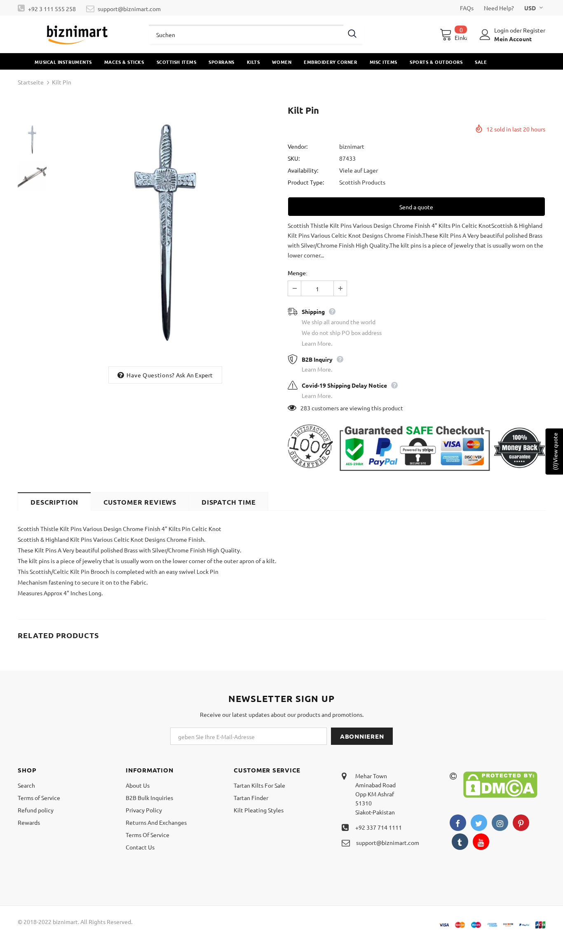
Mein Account (513, 38)
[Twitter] (479, 822)
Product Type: (306, 182)
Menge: (297, 273)
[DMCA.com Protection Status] (500, 784)
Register (534, 30)
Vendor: (297, 146)
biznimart (351, 146)
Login (502, 30)
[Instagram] (500, 822)
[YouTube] (481, 841)
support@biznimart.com (129, 8)
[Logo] (77, 34)
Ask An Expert (194, 375)
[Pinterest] (521, 822)
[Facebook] (458, 822)
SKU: (294, 158)
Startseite (31, 82)
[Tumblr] (460, 841)
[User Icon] (485, 34)
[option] (165, 232)
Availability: (303, 170)
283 (305, 408)
